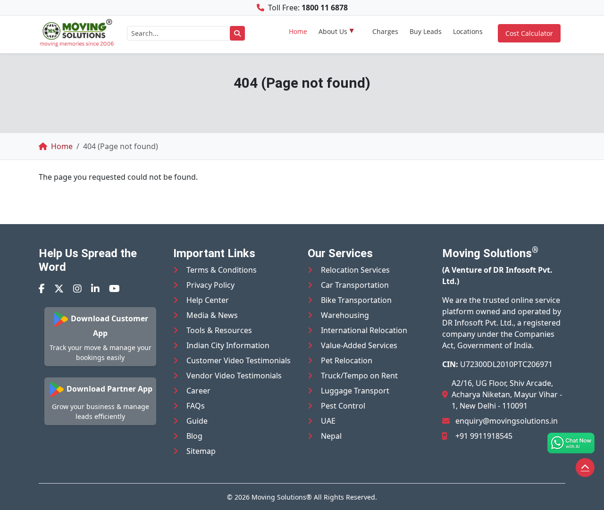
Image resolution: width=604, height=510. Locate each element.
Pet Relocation (346, 360)
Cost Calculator (529, 33)
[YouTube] (114, 288)
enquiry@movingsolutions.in (506, 421)
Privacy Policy (210, 285)
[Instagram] (77, 288)
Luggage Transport (355, 390)
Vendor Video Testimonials (234, 375)
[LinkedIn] (95, 288)
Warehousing (345, 315)
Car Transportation (355, 285)
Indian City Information (227, 345)
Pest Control (343, 406)
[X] (59, 288)
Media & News (212, 315)
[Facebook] (42, 288)
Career (198, 390)
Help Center (207, 300)
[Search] (237, 33)
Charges (385, 31)
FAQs (195, 406)
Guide (197, 421)
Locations (468, 31)
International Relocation (364, 330)
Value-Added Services (359, 345)
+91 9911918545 (483, 436)
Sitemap (201, 451)
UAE (328, 421)
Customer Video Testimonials (238, 360)
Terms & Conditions (221, 270)
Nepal (331, 436)
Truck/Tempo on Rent (359, 375)
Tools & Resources (219, 330)
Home (298, 31)
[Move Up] (585, 467)
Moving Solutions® (282, 497)
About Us (333, 31)
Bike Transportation (356, 300)
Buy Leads (426, 31)
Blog (194, 436)
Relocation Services (355, 270)
